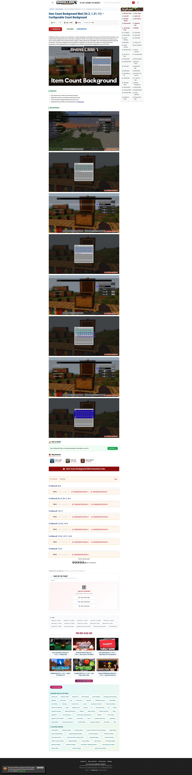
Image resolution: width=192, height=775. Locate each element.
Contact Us (83, 761)
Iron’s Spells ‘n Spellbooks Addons (89, 744)
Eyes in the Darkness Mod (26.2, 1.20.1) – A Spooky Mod (60, 653)
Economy (85, 707)
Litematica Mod (138, 54)
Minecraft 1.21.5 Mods (96, 620)
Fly (91, 707)
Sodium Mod (127, 35)
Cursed (85, 704)
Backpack (53, 700)
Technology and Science (68, 722)
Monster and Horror (104, 711)
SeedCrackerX (127, 87)
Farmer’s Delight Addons (57, 733)
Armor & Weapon (96, 696)
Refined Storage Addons (100, 748)
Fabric (92, 22)
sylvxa (79, 22)
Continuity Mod (127, 92)
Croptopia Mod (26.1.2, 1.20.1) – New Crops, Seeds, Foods (84, 674)
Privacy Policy (102, 761)
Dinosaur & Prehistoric (56, 707)
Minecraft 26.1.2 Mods (57, 626)
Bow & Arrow (79, 700)
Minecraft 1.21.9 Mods (82, 623)
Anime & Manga (85, 696)
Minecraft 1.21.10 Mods (69, 620)
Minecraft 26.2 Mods (69, 626)
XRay (115, 722)
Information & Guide (56, 711)
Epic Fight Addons (78, 730)
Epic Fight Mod (137, 45)
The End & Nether (81, 722)
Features (70, 29)
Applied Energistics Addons (75, 733)
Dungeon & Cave (76, 707)
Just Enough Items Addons (108, 744)
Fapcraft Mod (137, 87)
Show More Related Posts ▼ (84, 680)
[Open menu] (52, 2)
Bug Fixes (89, 700)
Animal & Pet (75, 696)
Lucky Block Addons (94, 737)
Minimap (82, 711)
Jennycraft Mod (127, 90)
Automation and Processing (110, 696)
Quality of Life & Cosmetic (57, 718)
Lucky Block (137, 32)
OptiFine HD (137, 16)
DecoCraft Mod (127, 61)
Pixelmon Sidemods (109, 733)
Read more (22, 771)
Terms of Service (92, 761)
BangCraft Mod (138, 90)
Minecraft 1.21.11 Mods (82, 620)
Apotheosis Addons (56, 744)
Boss (71, 700)
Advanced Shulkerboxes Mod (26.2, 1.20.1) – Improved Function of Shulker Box (107, 674)
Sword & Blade (54, 722)
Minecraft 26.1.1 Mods (108, 623)
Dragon (67, 707)
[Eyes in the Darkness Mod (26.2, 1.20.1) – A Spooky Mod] (60, 644)
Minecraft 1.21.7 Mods (57, 623)
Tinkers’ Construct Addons (57, 741)
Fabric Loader (137, 13)
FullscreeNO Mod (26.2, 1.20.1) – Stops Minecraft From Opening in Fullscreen (107, 653)
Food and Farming (100, 707)
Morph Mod (137, 70)
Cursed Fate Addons (93, 733)
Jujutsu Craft (137, 42)
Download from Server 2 (100, 491)
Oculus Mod (137, 35)
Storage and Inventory (100, 718)
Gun (109, 707)
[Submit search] (133, 2)
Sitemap (109, 761)
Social (88, 718)
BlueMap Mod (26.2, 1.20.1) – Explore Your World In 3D (60, 674)
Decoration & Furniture (96, 704)
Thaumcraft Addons (109, 737)
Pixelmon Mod (127, 23)
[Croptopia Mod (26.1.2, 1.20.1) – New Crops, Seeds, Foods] (84, 665)
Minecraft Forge (127, 13)
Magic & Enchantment (70, 711)
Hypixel (115, 707)
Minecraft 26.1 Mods (95, 623)
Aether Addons (97, 741)
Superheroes (112, 718)
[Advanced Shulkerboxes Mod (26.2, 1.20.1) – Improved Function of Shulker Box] (107, 665)
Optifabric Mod (127, 49)
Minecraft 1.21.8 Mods (69, 623)
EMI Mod (136, 28)
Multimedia (54, 714)
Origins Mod (126, 59)
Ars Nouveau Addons (71, 744)
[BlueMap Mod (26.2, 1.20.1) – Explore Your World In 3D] (60, 665)
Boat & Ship (63, 700)
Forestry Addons (85, 741)
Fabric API (126, 16)
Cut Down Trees (75, 704)
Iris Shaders (126, 32)
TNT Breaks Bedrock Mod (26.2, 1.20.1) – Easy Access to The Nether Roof (84, 653)
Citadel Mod (126, 78)
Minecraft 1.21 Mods (56, 620)
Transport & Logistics (95, 722)
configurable (80, 102)
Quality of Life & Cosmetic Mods (84, 626)
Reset (116, 479)
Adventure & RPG (65, 696)
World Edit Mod (138, 59)
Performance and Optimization (84, 714)
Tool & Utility (107, 722)
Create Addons (54, 730)
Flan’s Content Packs (56, 737)
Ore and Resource (66, 714)
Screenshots (82, 29)
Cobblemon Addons (66, 730)
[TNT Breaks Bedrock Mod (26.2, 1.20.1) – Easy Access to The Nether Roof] (84, 644)
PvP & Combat (110, 714)
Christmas (64, 704)
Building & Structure (100, 700)
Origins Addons (112, 730)
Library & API (54, 696)
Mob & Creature (91, 711)
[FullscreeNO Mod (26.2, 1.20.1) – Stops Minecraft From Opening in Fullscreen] (107, 644)
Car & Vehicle (54, 704)
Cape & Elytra (112, 700)
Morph (114, 711)
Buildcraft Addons (72, 741)
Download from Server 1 (80, 491)
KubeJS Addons (55, 748)
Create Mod (137, 38)
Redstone (70, 718)
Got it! (40, 768)
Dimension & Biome (111, 704)
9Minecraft (95, 770)
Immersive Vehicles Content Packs (75, 737)
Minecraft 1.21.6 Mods (109, 620)
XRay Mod (126, 42)
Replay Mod (126, 70)
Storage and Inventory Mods (100, 626)
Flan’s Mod (126, 66)
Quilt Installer (137, 18)
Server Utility (80, 718)
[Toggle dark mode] (138, 2)
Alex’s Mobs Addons (110, 741)
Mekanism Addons (76, 748)
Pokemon (99, 714)
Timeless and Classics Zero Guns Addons (96, 730)
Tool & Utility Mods (113, 626)
